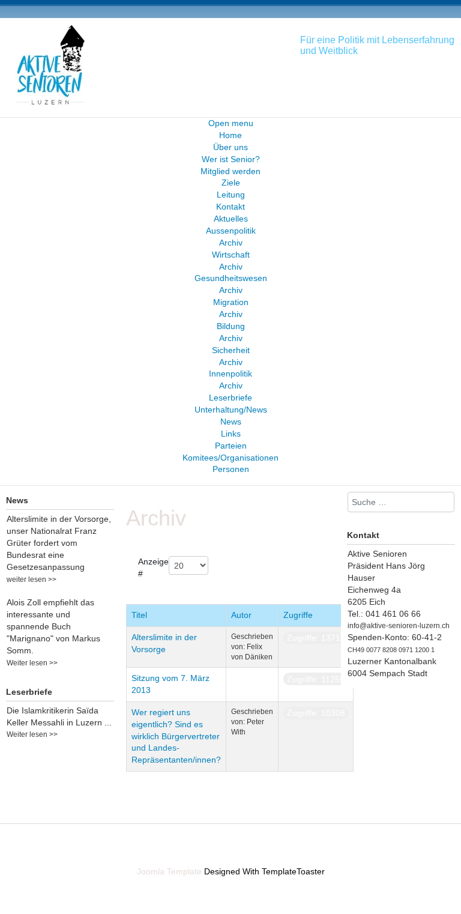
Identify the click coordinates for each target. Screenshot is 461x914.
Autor (241, 615)
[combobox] (401, 502)
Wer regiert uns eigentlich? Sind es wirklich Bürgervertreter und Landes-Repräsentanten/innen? (176, 736)
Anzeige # (153, 567)
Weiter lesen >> (32, 663)
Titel (139, 615)
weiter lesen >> (31, 579)
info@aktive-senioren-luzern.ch (399, 626)
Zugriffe (298, 615)
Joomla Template (169, 871)
